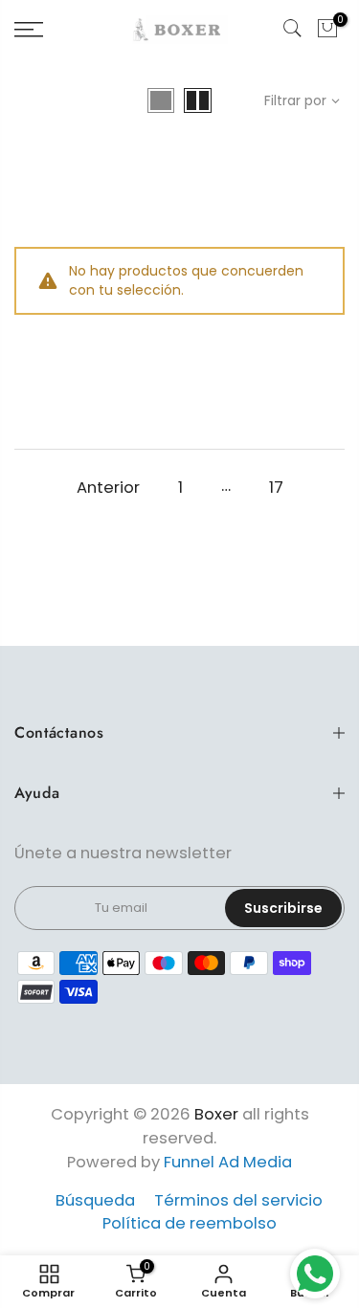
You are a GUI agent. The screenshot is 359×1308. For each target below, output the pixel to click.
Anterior (108, 488)
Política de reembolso (189, 1223)
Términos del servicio (238, 1200)
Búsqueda (95, 1200)
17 (276, 488)
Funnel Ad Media (228, 1162)
